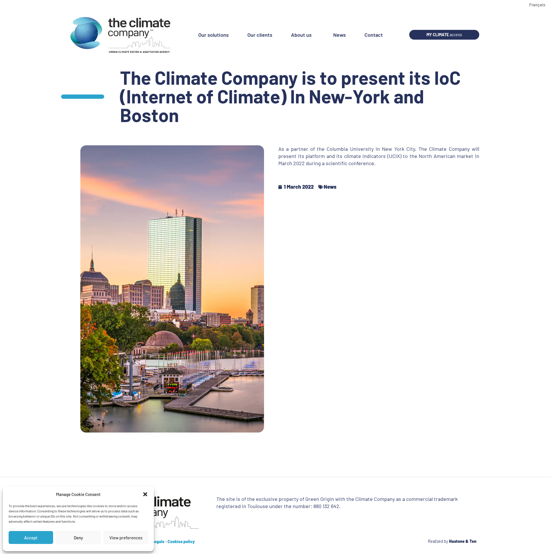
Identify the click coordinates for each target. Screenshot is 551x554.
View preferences (125, 537)
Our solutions (213, 35)
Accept (31, 537)
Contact (373, 35)
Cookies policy (181, 541)
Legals (158, 541)
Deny (78, 537)
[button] (145, 494)
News (339, 35)
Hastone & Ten (462, 541)
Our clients (259, 35)
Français (537, 4)
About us (301, 35)
